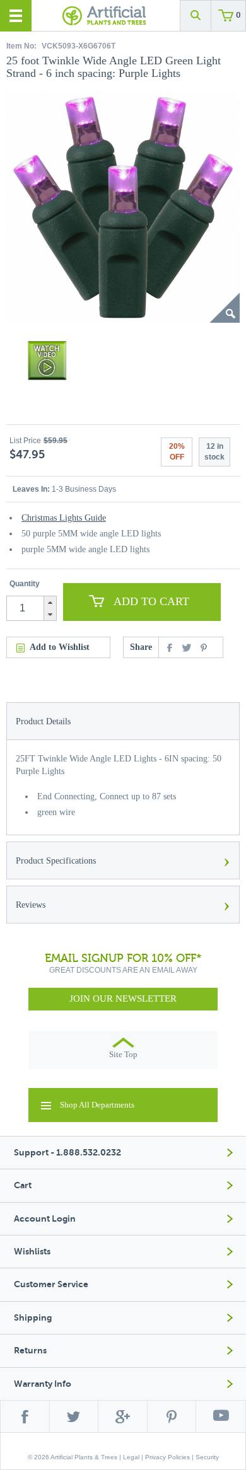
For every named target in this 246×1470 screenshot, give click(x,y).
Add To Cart (151, 601)
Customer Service (51, 1284)
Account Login (45, 1219)
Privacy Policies (167, 1457)
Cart (23, 1185)
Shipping (33, 1317)
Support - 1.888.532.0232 (67, 1152)
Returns (30, 1350)
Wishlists (32, 1251)
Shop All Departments (97, 1104)
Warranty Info (42, 1384)
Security (207, 1457)
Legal (131, 1457)
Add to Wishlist (60, 647)
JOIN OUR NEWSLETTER (123, 998)
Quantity (24, 583)
